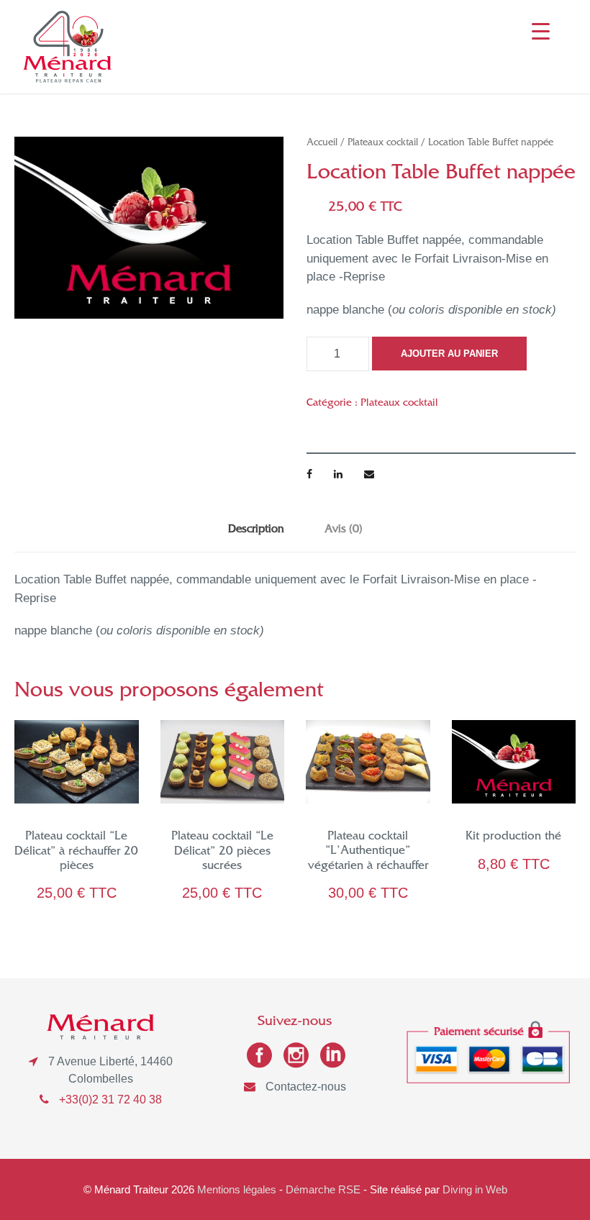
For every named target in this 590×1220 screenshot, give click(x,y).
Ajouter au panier (449, 353)
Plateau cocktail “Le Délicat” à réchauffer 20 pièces (76, 852)
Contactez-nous (306, 1086)
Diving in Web (474, 1189)
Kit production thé (513, 838)
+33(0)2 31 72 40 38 (110, 1099)
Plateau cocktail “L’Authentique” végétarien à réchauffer (368, 852)
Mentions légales (236, 1189)
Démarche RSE (323, 1189)
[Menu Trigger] (540, 30)
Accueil (322, 144)
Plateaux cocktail (383, 144)
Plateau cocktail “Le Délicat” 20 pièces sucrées (222, 852)
